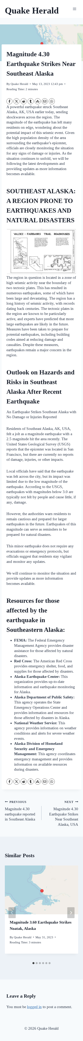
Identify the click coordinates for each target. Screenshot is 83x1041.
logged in (34, 1007)
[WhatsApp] (52, 101)
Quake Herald (19, 84)
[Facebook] (9, 101)
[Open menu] (74, 9)
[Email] (45, 101)
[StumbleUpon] (38, 101)
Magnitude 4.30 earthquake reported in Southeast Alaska (20, 810)
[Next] (71, 912)
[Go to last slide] (12, 912)
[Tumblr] (31, 101)
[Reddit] (24, 101)
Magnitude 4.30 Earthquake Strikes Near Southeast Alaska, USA (63, 813)
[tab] (33, 963)
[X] (16, 101)
